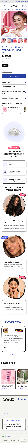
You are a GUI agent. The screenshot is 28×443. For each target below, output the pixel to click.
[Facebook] (18, 399)
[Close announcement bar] (26, 1)
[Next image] (25, 24)
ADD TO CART (14, 76)
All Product (7, 9)
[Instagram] (21, 399)
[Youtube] (25, 399)
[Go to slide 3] (15, 354)
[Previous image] (3, 24)
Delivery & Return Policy (10, 98)
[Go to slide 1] (12, 354)
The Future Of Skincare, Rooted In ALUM (13, 92)
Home (2, 9)
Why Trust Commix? (8, 87)
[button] (2, 5)
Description (6, 82)
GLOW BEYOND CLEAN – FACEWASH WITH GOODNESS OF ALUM (8, 386)
